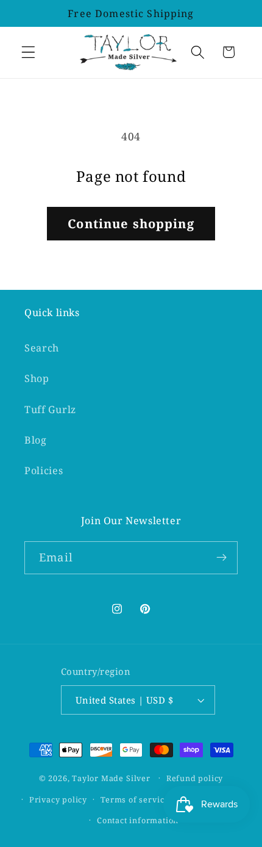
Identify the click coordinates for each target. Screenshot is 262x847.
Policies (43, 470)
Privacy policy (58, 799)
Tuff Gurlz (50, 409)
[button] (28, 52)
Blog (35, 440)
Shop (36, 378)
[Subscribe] (221, 557)
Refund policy (194, 778)
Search (41, 348)
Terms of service (135, 799)
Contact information (138, 820)
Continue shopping (131, 223)
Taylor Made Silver (111, 777)
